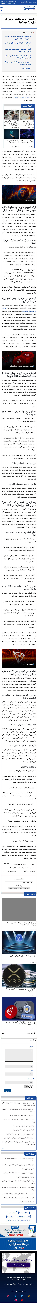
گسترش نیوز (10, 1284)
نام (32, 1063)
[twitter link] (22, 1295)
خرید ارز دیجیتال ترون (22, 97)
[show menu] (1, 7)
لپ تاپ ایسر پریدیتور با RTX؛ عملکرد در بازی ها (27, 141)
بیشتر (2, 1149)
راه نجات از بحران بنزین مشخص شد (25, 1177)
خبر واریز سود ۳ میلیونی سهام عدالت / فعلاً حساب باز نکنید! (18, 1173)
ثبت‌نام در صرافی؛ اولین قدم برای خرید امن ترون (17, 44)
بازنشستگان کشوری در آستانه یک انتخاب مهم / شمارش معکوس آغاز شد (18, 1182)
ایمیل (31, 1070)
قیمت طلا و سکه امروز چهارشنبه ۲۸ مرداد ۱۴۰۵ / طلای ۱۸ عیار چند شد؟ (19, 1160)
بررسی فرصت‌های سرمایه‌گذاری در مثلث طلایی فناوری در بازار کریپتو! (19, 1121)
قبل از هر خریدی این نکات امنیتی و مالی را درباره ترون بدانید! (18, 63)
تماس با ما (16, 1277)
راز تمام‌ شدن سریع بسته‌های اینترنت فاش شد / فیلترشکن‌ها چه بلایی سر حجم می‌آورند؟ (27, 123)
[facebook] (32, 882)
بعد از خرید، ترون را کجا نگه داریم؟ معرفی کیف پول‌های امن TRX (18, 56)
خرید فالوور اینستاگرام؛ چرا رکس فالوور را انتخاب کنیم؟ (20, 1134)
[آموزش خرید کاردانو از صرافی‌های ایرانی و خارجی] (19, 943)
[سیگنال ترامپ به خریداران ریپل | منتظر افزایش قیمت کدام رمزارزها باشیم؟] (19, 976)
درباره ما (23, 1277)
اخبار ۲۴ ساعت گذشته (18, 1279)
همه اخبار (9, 1277)
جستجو (29, 1277)
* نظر (31, 1047)
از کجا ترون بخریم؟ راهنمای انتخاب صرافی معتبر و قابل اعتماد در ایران (18, 37)
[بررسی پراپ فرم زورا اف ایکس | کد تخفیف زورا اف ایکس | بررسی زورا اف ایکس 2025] (19, 909)
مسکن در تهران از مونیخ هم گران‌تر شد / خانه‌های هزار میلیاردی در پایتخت (18, 1188)
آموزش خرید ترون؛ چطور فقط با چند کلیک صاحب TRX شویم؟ (18, 50)
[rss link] (29, 1295)
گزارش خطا (30, 1033)
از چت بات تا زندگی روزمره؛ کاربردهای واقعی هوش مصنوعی (19, 1138)
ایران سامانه (14, 1291)
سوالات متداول (26, 68)
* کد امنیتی (30, 1079)
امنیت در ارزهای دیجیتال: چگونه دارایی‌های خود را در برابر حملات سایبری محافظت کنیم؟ (20, 1023)
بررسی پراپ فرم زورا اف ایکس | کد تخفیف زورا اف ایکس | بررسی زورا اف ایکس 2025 (20, 924)
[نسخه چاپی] (5, 863)
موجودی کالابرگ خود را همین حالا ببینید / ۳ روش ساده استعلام (18, 1165)
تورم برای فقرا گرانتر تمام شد (27, 1202)
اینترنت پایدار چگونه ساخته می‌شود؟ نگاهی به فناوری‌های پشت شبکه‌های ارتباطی (18, 1143)
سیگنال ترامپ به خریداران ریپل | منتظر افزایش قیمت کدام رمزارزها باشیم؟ (20, 990)
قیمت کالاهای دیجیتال (20, 864)
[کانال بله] (18, 1243)
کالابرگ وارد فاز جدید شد (27, 1169)
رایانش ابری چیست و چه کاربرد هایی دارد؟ (12, 141)
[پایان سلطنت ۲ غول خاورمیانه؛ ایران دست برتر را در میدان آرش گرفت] (29, 882)
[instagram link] (8, 1295)
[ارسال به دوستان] (8, 863)
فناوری (32, 864)
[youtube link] (22, 1299)
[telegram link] (15, 1295)
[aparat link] (15, 1300)
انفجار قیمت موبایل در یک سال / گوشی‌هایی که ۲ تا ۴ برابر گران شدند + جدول (11, 123)
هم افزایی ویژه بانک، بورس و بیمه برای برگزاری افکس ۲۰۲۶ (19, 1198)
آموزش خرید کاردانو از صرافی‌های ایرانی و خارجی (23, 956)
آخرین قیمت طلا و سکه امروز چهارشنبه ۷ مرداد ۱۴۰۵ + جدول (18, 1194)
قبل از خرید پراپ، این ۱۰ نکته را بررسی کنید (23, 1130)
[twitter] (24, 882)
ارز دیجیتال (18, 879)
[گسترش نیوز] (29, 8)
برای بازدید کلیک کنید (18, 1265)
